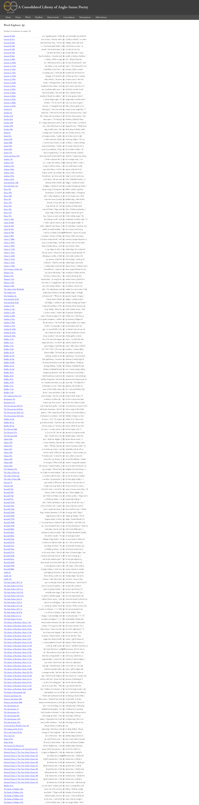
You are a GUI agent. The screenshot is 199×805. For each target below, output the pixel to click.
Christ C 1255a (9, 252)
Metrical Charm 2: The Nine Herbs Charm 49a (21, 765)
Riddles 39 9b (9, 382)
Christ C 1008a (9, 239)
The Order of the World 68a (14, 289)
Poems (18, 17)
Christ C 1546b (9, 266)
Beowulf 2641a (9, 559)
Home (8, 17)
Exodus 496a (8, 129)
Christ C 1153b (9, 249)
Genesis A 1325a (10, 72)
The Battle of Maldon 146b (13, 789)
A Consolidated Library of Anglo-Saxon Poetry (53, 7)
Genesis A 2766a (10, 99)
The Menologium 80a (11, 715)
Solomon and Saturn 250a (13, 699)
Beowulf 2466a (9, 549)
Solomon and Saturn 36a (12, 695)
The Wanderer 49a (10, 469)
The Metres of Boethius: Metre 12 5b (17, 636)
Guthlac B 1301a (9, 336)
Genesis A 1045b (10, 62)
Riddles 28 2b (9, 376)
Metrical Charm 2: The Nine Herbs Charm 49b (21, 769)
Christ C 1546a (9, 262)
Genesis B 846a (9, 56)
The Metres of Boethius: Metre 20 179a (18, 672)
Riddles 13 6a (8, 342)
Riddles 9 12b (9, 392)
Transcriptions (85, 17)
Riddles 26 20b (9, 362)
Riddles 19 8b (9, 349)
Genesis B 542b (9, 46)
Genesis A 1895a (10, 79)
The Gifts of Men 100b (12, 479)
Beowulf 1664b (9, 516)
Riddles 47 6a (8, 386)
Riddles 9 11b (9, 389)
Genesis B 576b (9, 52)
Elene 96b (7, 189)
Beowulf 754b (9, 496)
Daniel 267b (8, 139)
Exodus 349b (8, 122)
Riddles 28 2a (8, 372)
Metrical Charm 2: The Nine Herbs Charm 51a (21, 779)
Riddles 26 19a (9, 352)
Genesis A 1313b (10, 66)
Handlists (39, 17)
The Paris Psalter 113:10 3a (13, 586)
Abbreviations (101, 17)
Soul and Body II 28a (11, 302)
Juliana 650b (8, 462)
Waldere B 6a (8, 785)
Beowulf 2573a (9, 552)
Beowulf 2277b (9, 542)
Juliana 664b (8, 466)
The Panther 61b (10, 292)
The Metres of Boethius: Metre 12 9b (17, 639)
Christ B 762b (9, 226)
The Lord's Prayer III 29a (13, 732)
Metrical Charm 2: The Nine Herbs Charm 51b (21, 782)
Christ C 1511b (9, 259)
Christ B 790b (9, 232)
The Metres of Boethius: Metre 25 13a (18, 679)
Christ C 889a (9, 236)
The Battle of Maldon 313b (13, 802)
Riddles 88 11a (9, 422)
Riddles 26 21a (9, 366)
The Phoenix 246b (10, 429)
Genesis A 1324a (10, 69)
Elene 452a (8, 209)
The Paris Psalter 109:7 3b (13, 582)
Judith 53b (7, 579)
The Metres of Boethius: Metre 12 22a (18, 652)
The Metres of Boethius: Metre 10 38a (18, 626)
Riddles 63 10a (9, 419)
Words (27, 17)
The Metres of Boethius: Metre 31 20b (18, 689)
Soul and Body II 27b (11, 299)
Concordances (69, 17)
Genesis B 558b (9, 49)
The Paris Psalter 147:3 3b (13, 606)
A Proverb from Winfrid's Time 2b (16, 725)
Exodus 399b (8, 126)
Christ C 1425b (9, 256)
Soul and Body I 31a (11, 186)
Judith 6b (7, 572)
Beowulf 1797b (9, 519)
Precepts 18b (8, 486)
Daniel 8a (7, 132)
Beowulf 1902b (9, 522)
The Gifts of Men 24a (11, 476)
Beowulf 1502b (9, 512)
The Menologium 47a (11, 712)
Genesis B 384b (9, 36)
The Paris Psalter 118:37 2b (13, 592)
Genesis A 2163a (10, 86)
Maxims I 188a (9, 286)
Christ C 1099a (9, 246)
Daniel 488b (8, 142)
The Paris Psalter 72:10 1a (13, 619)
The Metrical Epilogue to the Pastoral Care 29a (20, 749)
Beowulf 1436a (9, 506)
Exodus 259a (8, 119)
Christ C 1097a (9, 242)
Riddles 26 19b (9, 356)
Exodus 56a (8, 112)
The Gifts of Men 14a (11, 472)
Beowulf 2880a (9, 569)
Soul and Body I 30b (11, 182)
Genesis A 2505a (10, 89)
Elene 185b (8, 192)
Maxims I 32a (8, 272)
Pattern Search (53, 17)
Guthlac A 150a (9, 312)
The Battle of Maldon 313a (13, 799)
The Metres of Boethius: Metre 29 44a (18, 682)
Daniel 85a (7, 136)
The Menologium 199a (12, 722)
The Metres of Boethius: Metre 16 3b (17, 665)
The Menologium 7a (11, 709)
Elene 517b (8, 212)
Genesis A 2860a (10, 102)
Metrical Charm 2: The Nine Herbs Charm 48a (21, 759)
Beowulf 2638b (9, 556)
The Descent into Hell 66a (13, 409)
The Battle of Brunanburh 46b (15, 692)
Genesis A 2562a (10, 92)
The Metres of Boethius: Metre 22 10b (18, 675)
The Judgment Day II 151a (13, 729)
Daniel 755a (8, 152)
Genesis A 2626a (10, 96)
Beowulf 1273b (9, 502)
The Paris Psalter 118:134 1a (14, 596)
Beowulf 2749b (9, 566)
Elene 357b (8, 202)
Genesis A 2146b (10, 82)
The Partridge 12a (10, 296)
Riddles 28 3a (8, 379)
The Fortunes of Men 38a (13, 269)
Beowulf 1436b (9, 509)
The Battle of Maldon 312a (13, 792)
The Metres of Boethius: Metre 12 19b (18, 646)
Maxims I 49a (8, 276)
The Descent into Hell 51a (13, 406)
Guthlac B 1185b (10, 329)
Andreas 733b (8, 162)
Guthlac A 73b (9, 306)
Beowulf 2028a (9, 529)
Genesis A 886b (9, 59)
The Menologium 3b (11, 705)
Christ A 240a (9, 219)
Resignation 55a (9, 402)
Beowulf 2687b (9, 562)
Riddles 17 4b (9, 346)
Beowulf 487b (9, 492)
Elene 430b (8, 196)
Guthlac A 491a (9, 319)
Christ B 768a (9, 229)
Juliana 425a (8, 446)
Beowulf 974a (8, 499)
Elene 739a (8, 216)
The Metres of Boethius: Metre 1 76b (17, 622)
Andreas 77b (8, 159)
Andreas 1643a (9, 179)
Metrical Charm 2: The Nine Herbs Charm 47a (21, 752)
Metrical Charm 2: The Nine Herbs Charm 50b (21, 775)
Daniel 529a (8, 146)
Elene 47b (7, 199)
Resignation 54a (9, 399)
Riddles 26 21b (9, 369)
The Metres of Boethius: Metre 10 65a (18, 629)
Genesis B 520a (9, 42)
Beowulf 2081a (9, 536)
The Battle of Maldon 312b (13, 795)
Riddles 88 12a (9, 426)
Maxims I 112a (9, 279)
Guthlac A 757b (9, 326)
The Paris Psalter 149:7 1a (13, 609)
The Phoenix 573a (10, 432)
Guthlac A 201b (9, 316)
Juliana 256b (8, 439)
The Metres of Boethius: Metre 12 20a (18, 649)
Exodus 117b (8, 116)
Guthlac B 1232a (9, 332)
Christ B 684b (9, 222)
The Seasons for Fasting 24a (14, 745)
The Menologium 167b (12, 719)
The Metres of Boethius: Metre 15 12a (18, 659)
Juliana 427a (8, 449)
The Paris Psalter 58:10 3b (13, 612)
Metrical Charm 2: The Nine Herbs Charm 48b (21, 762)
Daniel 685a (8, 149)
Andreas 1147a (9, 166)
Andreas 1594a (9, 176)
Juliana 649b (8, 459)
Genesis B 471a (9, 39)
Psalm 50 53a (8, 739)
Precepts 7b (8, 482)
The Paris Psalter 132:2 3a (13, 599)
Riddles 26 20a (9, 359)
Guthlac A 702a (9, 322)
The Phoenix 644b (10, 436)
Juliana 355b (8, 442)
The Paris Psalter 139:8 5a (13, 602)
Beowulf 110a (8, 489)
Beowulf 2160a (9, 539)
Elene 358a (8, 206)
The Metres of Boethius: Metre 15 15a (18, 662)
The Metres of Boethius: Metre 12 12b (18, 642)
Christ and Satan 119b (11, 156)
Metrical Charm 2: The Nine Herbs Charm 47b (21, 755)
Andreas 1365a (9, 172)
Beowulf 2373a (9, 546)
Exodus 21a (8, 109)
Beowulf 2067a (9, 532)
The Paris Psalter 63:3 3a (12, 616)
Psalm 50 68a (8, 742)
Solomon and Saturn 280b (13, 702)
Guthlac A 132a (9, 309)
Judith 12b (7, 576)
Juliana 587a (8, 456)
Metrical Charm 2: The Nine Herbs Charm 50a (21, 772)
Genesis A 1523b (10, 76)
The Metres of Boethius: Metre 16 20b (18, 669)
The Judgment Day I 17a (12, 396)
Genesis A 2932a (10, 106)
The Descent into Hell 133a (13, 412)
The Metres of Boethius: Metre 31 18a (18, 685)
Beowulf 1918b (9, 526)
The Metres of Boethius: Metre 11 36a (18, 632)
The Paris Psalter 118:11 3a (13, 589)
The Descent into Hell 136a (13, 416)
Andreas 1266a (9, 169)
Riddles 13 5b (9, 339)
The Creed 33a (9, 735)
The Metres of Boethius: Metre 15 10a (18, 656)
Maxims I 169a (9, 282)
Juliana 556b (8, 452)
